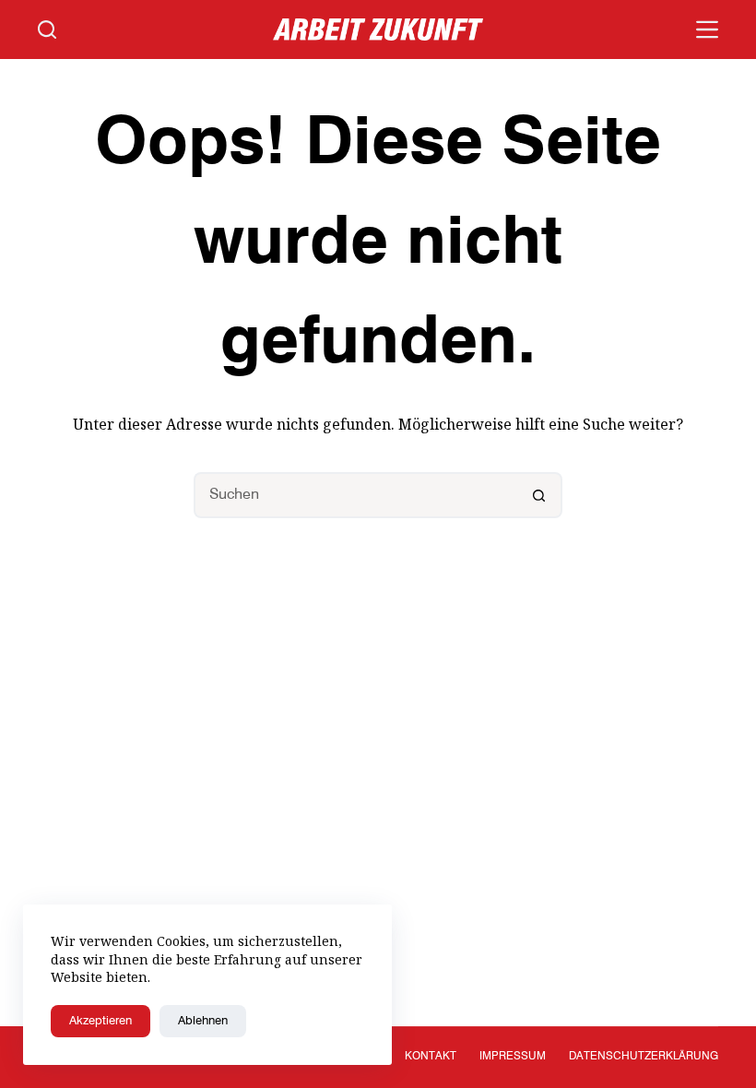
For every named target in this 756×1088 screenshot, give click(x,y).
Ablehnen (203, 1021)
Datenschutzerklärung (643, 1056)
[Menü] (707, 29)
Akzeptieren (100, 1021)
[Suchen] (47, 29)
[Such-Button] (539, 495)
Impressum (512, 1056)
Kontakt (430, 1056)
